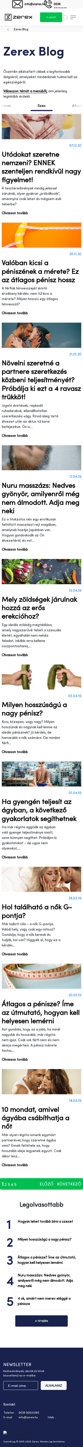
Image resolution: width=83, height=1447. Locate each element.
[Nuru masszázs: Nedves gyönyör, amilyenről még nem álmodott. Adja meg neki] (41, 457)
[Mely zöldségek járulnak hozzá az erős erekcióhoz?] (41, 571)
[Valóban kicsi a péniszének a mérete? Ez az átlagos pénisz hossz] (41, 235)
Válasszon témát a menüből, (25, 91)
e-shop (51, 17)
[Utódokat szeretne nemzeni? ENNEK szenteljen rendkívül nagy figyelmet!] (41, 126)
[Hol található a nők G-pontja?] (41, 879)
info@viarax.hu (35, 4)
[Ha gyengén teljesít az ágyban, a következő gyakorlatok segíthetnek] (41, 773)
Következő (69, 1184)
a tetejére (41, 1320)
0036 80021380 (60, 5)
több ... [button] (52, 1417)
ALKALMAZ (53, 1385)
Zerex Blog (21, 29)
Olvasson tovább (15, 213)
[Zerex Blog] (18, 17)
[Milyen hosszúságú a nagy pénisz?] (41, 677)
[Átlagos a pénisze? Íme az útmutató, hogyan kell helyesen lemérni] (41, 976)
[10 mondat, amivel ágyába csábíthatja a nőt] (41, 1081)
